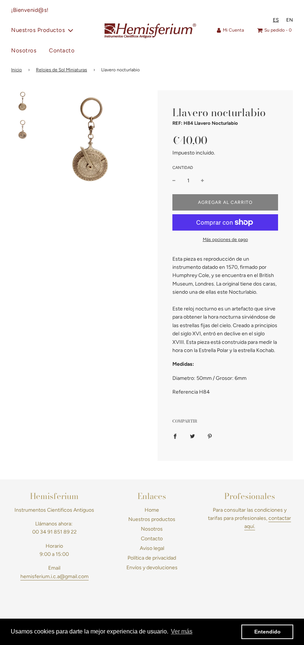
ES (276, 20)
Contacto (62, 50)
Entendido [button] (267, 632)
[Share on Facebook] (175, 436)
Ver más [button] (181, 631)
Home (152, 510)
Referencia (185, 392)
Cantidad (182, 167)
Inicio (16, 69)
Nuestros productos (151, 519)
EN (289, 20)
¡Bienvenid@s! (30, 10)
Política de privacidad (152, 558)
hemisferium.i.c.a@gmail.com (54, 576)
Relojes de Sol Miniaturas (61, 69)
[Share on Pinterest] (210, 436)
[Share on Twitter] (192, 436)
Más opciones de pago (225, 239)
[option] (289, 20)
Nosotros (23, 50)
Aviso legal (152, 548)
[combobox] (275, 20)
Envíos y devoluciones (152, 567)
